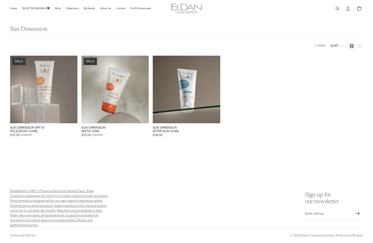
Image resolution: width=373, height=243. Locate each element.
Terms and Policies (22, 235)
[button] (336, 46)
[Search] (337, 8)
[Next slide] (69, 89)
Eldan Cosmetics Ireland (317, 235)
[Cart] (359, 8)
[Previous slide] (17, 89)
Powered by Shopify (349, 235)
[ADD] (69, 115)
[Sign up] (357, 213)
